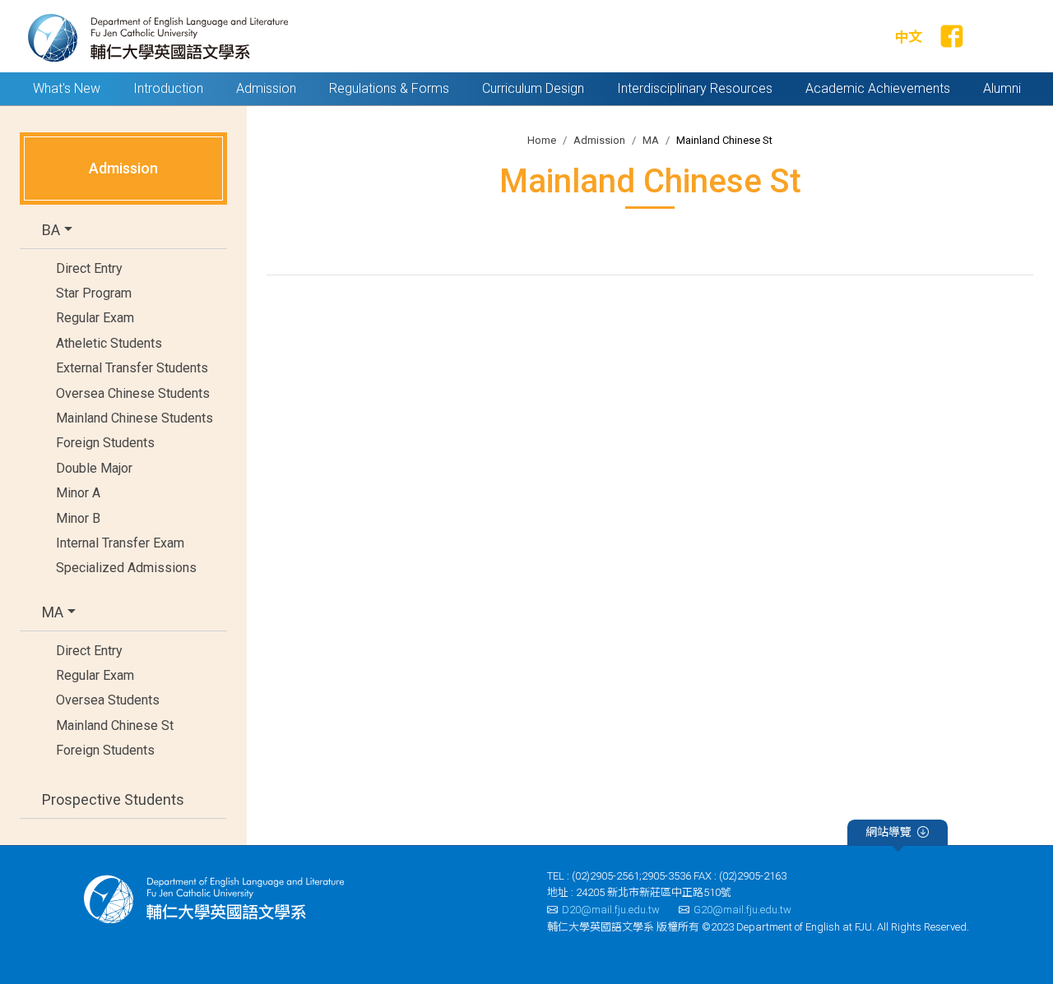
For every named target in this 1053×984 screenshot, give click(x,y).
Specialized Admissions (126, 567)
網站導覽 (888, 831)
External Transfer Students (132, 368)
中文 (908, 37)
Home (541, 140)
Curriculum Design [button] (533, 88)
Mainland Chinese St (115, 725)
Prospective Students (113, 799)
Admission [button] (266, 88)
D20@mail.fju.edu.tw (611, 909)
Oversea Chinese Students (133, 393)
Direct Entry (89, 268)
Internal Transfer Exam (120, 543)
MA (52, 612)
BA (51, 229)
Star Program (94, 293)
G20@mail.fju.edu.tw (742, 909)
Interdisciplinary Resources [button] (694, 88)
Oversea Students (108, 700)
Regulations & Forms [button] (389, 88)
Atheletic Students (109, 343)
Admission (599, 140)
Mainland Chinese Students (134, 418)
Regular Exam (95, 318)
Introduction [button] (168, 88)
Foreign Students (105, 442)
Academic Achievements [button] (877, 88)
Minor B (78, 518)
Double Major (94, 468)
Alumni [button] (1002, 88)
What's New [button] (66, 88)
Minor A (78, 493)
